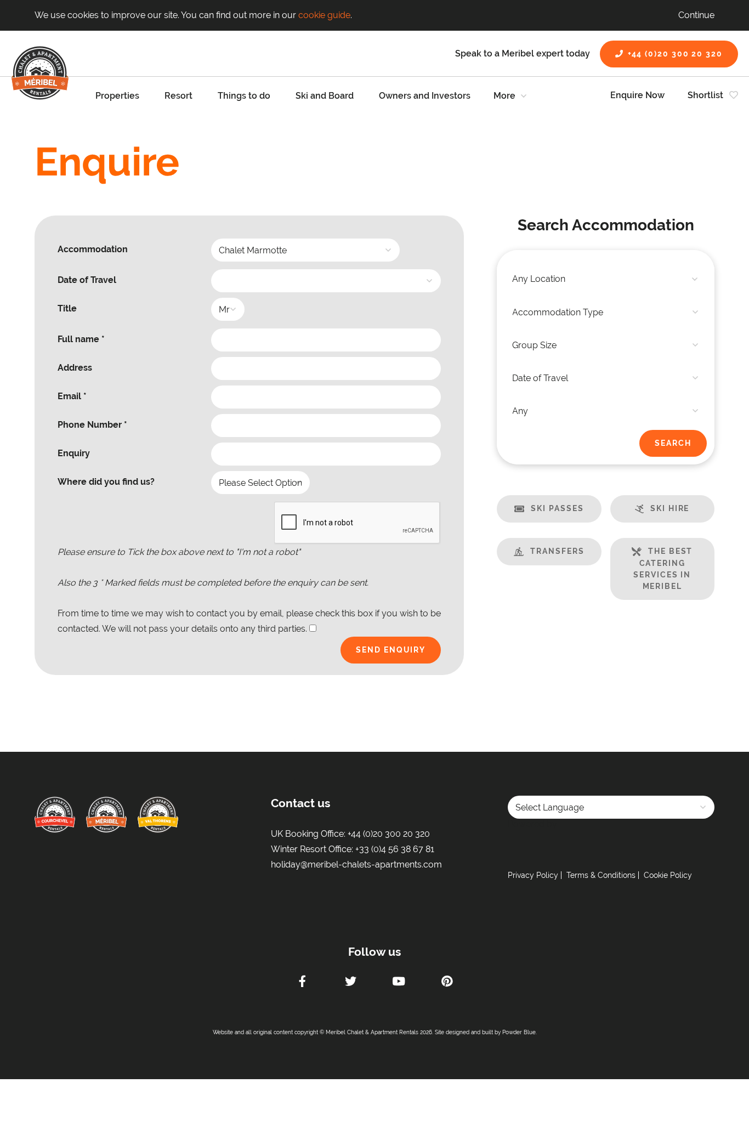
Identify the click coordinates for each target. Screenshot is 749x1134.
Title (67, 308)
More (504, 95)
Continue (696, 15)
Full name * (81, 339)
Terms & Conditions (600, 875)
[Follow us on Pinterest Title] (447, 982)
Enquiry (74, 453)
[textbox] (605, 279)
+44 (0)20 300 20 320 (675, 53)
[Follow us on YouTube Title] (398, 982)
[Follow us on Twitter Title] (350, 982)
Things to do (244, 95)
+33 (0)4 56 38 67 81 (394, 849)
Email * (72, 396)
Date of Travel (87, 280)
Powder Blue (519, 1032)
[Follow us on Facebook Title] (302, 982)
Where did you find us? (106, 482)
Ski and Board (325, 95)
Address (75, 367)
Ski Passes (557, 508)
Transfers (557, 551)
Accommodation (93, 249)
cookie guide (324, 15)
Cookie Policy (668, 875)
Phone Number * (92, 424)
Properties (117, 95)
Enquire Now (637, 95)
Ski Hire (669, 508)
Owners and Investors (424, 95)
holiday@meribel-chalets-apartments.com (356, 864)
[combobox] (605, 279)
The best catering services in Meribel (663, 569)
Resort (178, 95)
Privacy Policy (533, 875)
